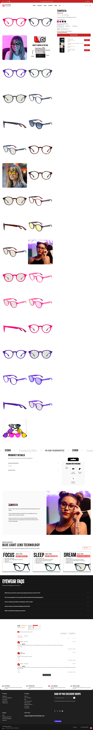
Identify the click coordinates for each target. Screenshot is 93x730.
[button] (91, 728)
